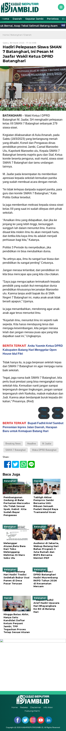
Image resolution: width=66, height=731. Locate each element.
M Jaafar (46, 443)
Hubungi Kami (32, 710)
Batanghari (16, 34)
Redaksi (24, 707)
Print (44, 410)
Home (5, 18)
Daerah (17, 18)
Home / (7, 34)
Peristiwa (53, 18)
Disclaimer (35, 707)
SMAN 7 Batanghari (15, 450)
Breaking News (13, 443)
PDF (57, 410)
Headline (31, 443)
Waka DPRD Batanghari (44, 450)
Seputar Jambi (34, 18)
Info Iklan (48, 707)
